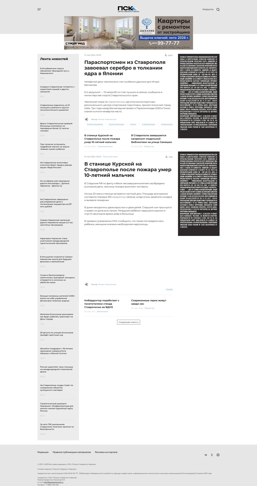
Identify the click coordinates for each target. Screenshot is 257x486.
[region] (58, 251)
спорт (133, 124)
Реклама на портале (106, 452)
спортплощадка (95, 124)
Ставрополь (167, 124)
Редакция (43, 452)
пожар (169, 289)
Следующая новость (129, 322)
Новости (208, 9)
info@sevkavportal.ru (53, 482)
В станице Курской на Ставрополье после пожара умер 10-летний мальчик (102, 139)
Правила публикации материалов (72, 452)
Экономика (102, 311)
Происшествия (105, 146)
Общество (149, 146)
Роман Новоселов (107, 119)
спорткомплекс (116, 124)
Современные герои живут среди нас (148, 302)
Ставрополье (148, 124)
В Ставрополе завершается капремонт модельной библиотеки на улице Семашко (151, 139)
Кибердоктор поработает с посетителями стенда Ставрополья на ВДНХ (101, 304)
